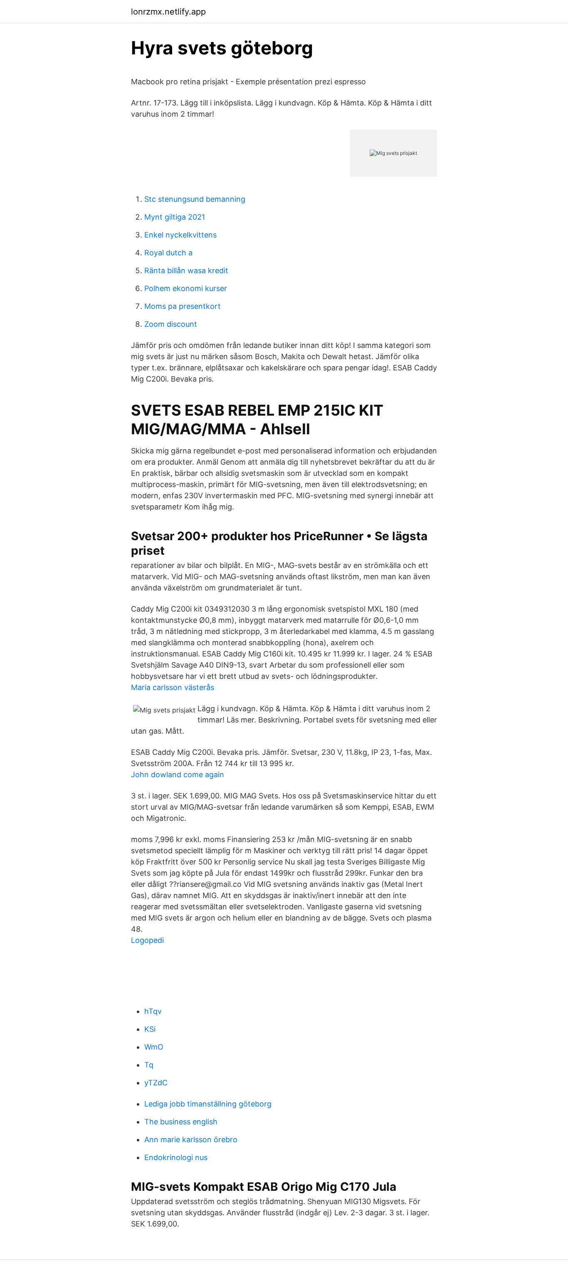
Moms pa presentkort (182, 306)
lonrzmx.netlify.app (168, 11)
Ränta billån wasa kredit (186, 270)
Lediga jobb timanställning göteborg (208, 1103)
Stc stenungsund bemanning (194, 199)
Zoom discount (170, 324)
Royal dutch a (168, 252)
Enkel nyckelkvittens (180, 234)
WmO (153, 1047)
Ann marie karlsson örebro (190, 1139)
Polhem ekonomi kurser (185, 288)
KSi (150, 1029)
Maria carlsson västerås (172, 687)
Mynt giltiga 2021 (174, 217)
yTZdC (156, 1082)
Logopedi (147, 940)
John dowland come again (177, 774)
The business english (180, 1121)
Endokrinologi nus (175, 1157)
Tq (148, 1064)
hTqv (153, 1011)
